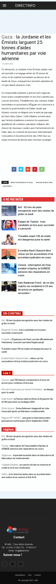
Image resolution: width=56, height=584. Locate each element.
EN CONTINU (12, 313)
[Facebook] (4, 564)
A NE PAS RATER (13, 199)
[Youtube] (21, 564)
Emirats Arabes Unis (44, 182)
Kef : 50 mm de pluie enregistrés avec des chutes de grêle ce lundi (36, 211)
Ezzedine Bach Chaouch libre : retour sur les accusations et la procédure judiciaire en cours (35, 254)
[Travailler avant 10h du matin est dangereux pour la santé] (8, 239)
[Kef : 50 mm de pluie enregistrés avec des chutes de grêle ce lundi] (8, 211)
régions (8, 429)
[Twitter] (13, 564)
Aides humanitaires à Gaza (22, 182)
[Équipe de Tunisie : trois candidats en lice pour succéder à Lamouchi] (8, 225)
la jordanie (7, 186)
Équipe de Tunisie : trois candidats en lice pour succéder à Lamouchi (36, 225)
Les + (7, 373)
